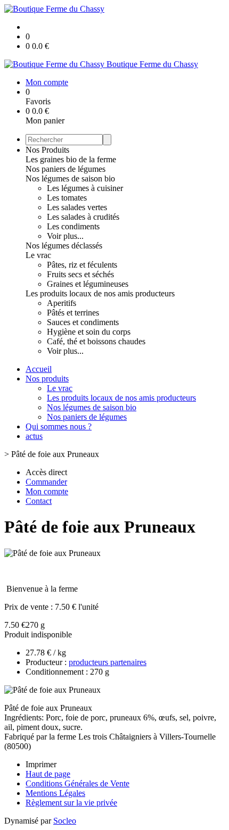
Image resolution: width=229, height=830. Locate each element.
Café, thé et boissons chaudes (96, 341)
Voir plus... (65, 235)
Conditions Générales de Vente (77, 783)
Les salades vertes (77, 207)
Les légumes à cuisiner (85, 188)
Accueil (39, 369)
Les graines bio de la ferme (71, 159)
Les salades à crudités (83, 216)
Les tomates (67, 197)
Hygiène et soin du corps (88, 331)
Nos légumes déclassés (64, 245)
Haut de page (48, 773)
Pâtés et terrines (73, 312)
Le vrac (38, 255)
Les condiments (73, 226)
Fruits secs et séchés (80, 274)
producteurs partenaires (107, 662)
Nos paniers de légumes (65, 168)
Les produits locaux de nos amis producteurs (100, 293)
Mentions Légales (55, 793)
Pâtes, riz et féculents (82, 264)
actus (34, 436)
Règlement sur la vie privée (71, 802)
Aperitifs (61, 303)
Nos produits (47, 378)
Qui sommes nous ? (59, 426)
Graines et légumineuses (87, 283)
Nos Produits (47, 149)
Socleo (64, 820)
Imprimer (41, 764)
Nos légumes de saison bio (70, 178)
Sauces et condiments (83, 322)
